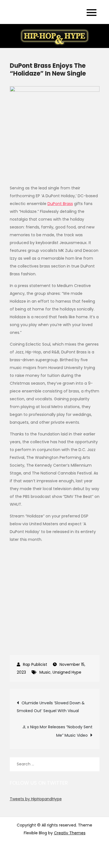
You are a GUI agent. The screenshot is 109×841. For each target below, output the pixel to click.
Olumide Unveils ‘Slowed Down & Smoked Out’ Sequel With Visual (51, 707)
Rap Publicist (35, 664)
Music (45, 672)
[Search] (92, 764)
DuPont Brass (60, 203)
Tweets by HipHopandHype (36, 799)
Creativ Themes (70, 833)
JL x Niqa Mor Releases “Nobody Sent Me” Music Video (57, 731)
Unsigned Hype (67, 672)
